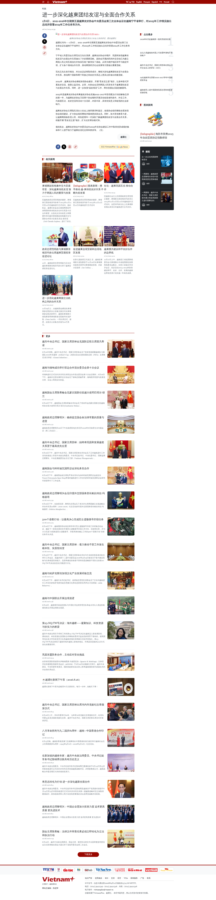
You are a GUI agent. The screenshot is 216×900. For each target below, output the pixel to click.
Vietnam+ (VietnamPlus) (60, 2)
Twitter (44, 41)
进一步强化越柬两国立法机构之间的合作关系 (56, 300)
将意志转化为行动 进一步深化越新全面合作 (66, 781)
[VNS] (103, 870)
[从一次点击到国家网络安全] (166, 161)
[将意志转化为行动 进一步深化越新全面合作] (120, 789)
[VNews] (58, 870)
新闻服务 (134, 878)
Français (147, 2)
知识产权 (88, 878)
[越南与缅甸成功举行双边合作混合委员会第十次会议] (120, 375)
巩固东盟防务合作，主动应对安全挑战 (63, 654)
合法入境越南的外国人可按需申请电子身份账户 (156, 54)
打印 (44, 47)
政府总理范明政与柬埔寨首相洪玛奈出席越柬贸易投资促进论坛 (56, 253)
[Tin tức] (68, 870)
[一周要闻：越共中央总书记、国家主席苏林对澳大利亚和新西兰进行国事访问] (166, 196)
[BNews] (78, 870)
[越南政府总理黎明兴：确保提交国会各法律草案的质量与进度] (120, 425)
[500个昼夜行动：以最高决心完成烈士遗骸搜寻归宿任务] (120, 527)
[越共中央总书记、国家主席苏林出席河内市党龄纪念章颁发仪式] (120, 712)
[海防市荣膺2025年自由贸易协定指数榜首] (157, 119)
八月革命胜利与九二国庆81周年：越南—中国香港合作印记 (73, 732)
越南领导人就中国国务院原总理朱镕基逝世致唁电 (156, 91)
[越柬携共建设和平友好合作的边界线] (119, 236)
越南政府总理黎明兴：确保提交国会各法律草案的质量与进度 (73, 419)
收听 (148, 164)
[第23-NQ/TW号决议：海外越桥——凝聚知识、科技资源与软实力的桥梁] (120, 630)
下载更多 (88, 854)
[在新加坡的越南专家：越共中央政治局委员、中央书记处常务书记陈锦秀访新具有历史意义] (120, 763)
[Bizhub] (88, 870)
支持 (113, 878)
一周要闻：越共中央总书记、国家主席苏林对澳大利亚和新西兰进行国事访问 (150, 196)
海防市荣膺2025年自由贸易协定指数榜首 (156, 136)
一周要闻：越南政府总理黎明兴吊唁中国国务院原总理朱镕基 (150, 176)
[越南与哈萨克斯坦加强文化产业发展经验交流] (120, 580)
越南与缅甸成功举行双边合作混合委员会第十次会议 (70, 367)
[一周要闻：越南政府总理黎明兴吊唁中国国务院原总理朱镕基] (166, 178)
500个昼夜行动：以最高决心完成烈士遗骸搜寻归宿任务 (73, 519)
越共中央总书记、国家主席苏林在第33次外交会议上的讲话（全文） (156, 66)
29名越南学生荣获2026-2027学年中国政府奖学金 (156, 78)
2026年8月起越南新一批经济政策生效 (155, 39)
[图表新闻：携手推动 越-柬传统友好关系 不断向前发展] (88, 173)
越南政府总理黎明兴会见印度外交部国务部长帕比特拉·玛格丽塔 (73, 495)
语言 (119, 878)
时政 (44, 8)
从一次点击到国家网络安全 (150, 158)
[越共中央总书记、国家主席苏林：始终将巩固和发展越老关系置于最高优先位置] (120, 449)
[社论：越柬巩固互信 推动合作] (119, 173)
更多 (48, 336)
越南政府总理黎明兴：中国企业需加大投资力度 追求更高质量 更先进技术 (73, 808)
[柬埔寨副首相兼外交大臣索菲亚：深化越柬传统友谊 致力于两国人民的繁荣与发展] (57, 173)
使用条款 (98, 878)
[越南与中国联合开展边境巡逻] (120, 605)
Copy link (44, 53)
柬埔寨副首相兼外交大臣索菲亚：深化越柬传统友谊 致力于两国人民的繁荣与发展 (56, 189)
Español (155, 2)
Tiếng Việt (130, 2)
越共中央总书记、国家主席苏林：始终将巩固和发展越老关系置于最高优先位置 (73, 444)
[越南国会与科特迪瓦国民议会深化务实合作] (120, 476)
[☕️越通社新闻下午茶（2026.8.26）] (120, 687)
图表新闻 (148, 105)
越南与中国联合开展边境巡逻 (58, 598)
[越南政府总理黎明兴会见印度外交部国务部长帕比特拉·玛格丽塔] (120, 500)
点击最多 (148, 34)
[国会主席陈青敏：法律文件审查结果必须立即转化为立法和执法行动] (120, 839)
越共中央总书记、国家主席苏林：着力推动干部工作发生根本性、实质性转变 (73, 546)
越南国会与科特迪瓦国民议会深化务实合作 (65, 468)
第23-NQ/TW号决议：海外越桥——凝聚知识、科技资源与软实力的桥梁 (72, 625)
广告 (142, 878)
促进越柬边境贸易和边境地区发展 (87, 251)
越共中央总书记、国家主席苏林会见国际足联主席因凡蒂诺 (73, 343)
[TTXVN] (48, 870)
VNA (126, 878)
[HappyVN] (166, 870)
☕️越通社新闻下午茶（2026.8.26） (61, 679)
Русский (166, 2)
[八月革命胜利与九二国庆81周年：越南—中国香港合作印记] (120, 738)
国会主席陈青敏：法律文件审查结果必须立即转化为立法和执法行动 (73, 833)
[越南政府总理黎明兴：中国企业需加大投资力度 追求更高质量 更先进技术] (120, 814)
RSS (106, 878)
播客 (148, 151)
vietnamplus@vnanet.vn (103, 890)
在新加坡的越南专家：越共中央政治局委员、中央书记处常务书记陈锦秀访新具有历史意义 (73, 757)
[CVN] (119, 870)
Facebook (44, 35)
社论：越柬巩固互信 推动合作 (118, 187)
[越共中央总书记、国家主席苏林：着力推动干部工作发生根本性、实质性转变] (120, 552)
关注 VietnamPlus (108, 147)
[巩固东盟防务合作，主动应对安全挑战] (120, 662)
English (139, 2)
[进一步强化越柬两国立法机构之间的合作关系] (57, 285)
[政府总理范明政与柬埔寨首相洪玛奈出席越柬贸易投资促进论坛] (57, 236)
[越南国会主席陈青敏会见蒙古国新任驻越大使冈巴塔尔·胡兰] (120, 400)
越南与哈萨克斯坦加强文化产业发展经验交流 (67, 573)
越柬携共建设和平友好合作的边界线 (118, 251)
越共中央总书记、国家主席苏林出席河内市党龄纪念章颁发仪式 (73, 706)
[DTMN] (135, 870)
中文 (160, 2)
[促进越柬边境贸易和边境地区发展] (88, 236)
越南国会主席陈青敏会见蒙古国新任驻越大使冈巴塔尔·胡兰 (73, 394)
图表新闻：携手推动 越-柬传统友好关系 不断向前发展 (88, 189)
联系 (149, 878)
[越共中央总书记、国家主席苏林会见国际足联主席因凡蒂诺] (120, 349)
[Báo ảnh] (151, 870)
